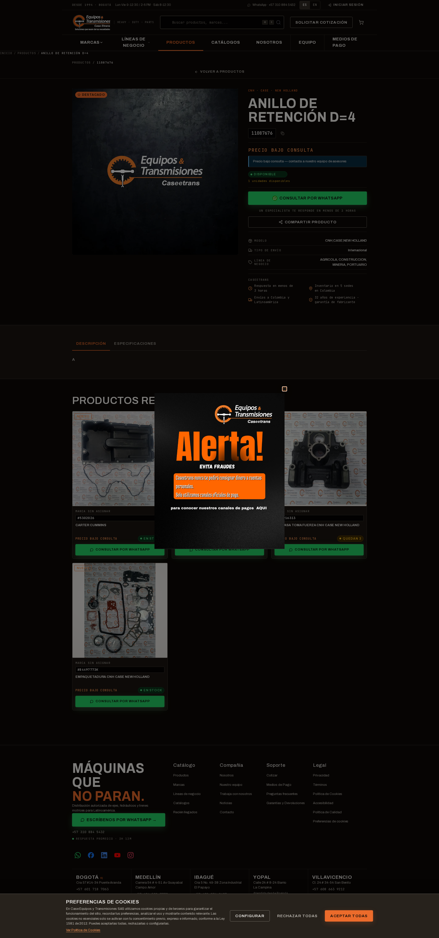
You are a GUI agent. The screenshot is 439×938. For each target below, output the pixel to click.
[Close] (278, 395)
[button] (219, 471)
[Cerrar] (285, 389)
